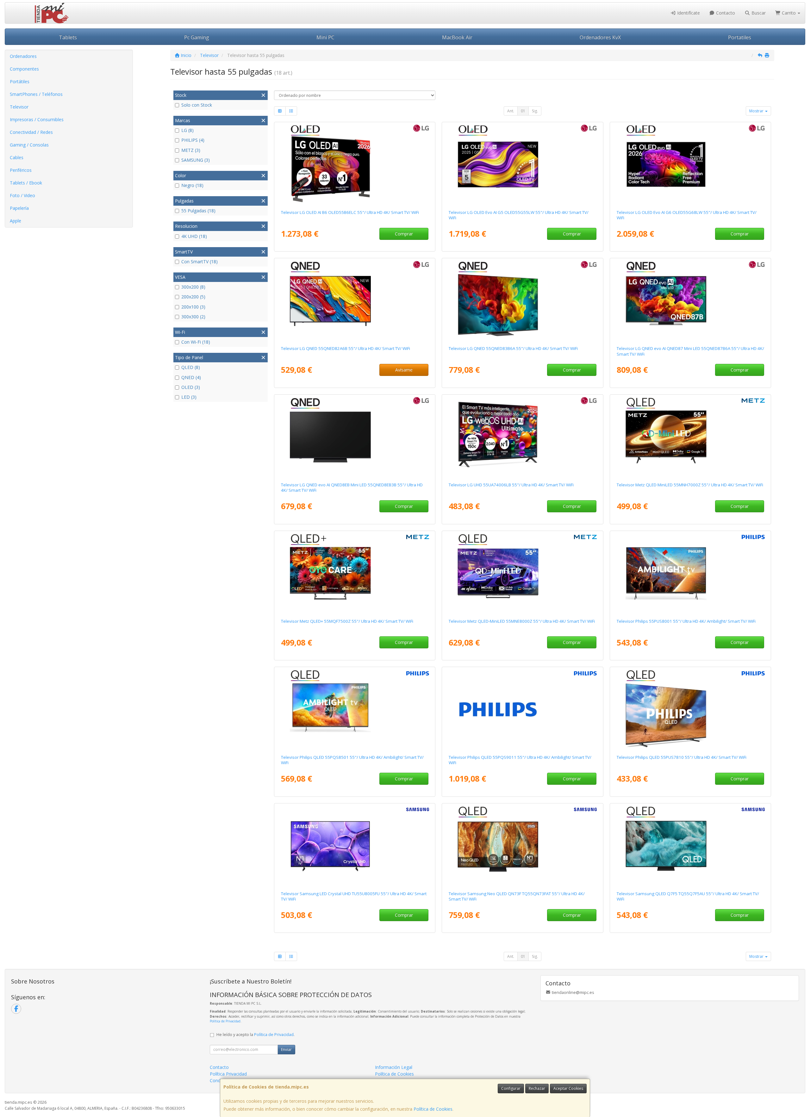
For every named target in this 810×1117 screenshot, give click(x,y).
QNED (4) (191, 377)
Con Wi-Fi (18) (195, 342)
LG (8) (187, 130)
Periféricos (21, 170)
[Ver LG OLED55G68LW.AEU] (690, 164)
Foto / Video (22, 195)
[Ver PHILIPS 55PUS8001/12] (690, 573)
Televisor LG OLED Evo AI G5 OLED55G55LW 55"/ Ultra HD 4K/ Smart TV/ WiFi (519, 215)
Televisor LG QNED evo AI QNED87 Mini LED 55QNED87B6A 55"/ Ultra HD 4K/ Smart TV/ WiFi (690, 351)
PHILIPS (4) (192, 140)
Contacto (725, 13)
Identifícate (688, 13)
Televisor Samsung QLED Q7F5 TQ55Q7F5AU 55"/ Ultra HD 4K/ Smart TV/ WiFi (688, 896)
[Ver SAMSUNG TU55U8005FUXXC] (355, 845)
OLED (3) (190, 387)
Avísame (404, 370)
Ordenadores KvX (600, 37)
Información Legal (393, 1067)
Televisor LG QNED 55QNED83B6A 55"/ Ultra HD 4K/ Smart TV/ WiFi (513, 348)
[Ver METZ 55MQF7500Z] (355, 573)
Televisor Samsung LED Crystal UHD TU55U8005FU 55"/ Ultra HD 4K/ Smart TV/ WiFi (354, 896)
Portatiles (739, 37)
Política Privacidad (228, 1074)
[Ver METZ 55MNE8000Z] (522, 573)
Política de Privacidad (225, 1021)
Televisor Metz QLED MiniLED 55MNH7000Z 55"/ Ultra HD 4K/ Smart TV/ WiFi (690, 485)
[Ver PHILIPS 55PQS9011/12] (522, 709)
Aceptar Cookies (568, 1088)
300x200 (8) (193, 287)
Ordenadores (23, 56)
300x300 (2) (193, 317)
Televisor (19, 107)
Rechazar (537, 1088)
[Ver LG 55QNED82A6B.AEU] (355, 300)
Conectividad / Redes (31, 132)
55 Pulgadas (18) (198, 211)
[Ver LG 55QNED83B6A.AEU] (522, 300)
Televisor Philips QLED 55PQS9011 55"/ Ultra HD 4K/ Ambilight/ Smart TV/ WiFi (520, 759)
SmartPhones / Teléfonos (36, 94)
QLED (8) (190, 367)
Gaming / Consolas (29, 145)
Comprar (404, 234)
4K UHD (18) (194, 236)
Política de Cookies (433, 1109)
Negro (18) (192, 185)
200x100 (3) (193, 307)
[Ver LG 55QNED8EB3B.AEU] (355, 436)
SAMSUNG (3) (195, 160)
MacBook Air (457, 37)
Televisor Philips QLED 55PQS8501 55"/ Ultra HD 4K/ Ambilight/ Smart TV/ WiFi (352, 759)
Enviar (286, 1049)
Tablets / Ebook (26, 183)
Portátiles (19, 81)
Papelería (19, 208)
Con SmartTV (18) (199, 262)
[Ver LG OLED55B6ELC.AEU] (355, 164)
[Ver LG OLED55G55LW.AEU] (522, 164)
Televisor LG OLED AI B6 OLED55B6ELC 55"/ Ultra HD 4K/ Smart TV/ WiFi (350, 212)
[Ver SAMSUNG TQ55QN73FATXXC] (522, 845)
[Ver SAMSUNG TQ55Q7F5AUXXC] (690, 845)
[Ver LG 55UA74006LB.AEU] (522, 436)
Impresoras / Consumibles (37, 119)
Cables (16, 157)
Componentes (24, 69)
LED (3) (188, 397)
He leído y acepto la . (255, 1034)
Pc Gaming (196, 37)
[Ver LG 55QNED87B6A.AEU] (690, 300)
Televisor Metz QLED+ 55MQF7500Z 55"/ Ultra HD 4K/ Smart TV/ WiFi (347, 621)
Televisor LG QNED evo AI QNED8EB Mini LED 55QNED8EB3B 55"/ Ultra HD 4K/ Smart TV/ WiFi (352, 487)
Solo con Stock (196, 105)
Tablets (68, 37)
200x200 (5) (193, 297)
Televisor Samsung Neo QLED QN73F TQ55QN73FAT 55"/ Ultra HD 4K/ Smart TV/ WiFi (517, 896)
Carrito (789, 13)
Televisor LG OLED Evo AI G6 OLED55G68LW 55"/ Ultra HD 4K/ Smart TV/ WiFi (687, 215)
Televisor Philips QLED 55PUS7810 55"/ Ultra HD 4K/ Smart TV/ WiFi (681, 757)
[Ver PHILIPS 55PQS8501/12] (355, 709)
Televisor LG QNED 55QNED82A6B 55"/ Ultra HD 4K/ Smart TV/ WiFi (345, 348)
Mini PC (325, 37)
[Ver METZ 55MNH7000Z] (690, 436)
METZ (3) (190, 150)
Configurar (510, 1088)
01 (523, 111)
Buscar (758, 13)
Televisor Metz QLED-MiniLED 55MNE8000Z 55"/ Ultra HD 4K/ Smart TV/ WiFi (522, 621)
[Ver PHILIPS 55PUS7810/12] (690, 709)
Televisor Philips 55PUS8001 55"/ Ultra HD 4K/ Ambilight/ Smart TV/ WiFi (686, 621)
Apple (15, 221)
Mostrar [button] (756, 111)
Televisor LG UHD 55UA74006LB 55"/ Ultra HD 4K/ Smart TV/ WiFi (511, 485)
